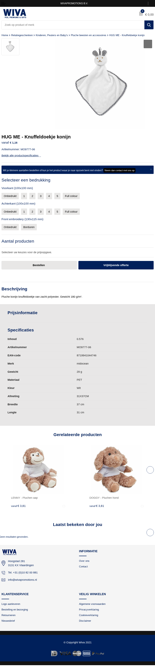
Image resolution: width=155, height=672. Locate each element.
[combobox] (73, 24)
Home (5, 35)
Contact (83, 566)
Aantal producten (18, 241)
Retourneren (8, 615)
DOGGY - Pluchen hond (104, 497)
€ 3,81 (18, 505)
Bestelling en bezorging (15, 609)
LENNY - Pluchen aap (24, 497)
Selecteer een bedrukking (26, 180)
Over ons (84, 560)
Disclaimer (85, 620)
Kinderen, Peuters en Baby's (52, 35)
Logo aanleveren (11, 603)
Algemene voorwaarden (92, 603)
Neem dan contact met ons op (119, 170)
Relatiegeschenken (22, 35)
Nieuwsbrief (8, 620)
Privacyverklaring (89, 609)
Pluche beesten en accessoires (88, 35)
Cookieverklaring (88, 615)
